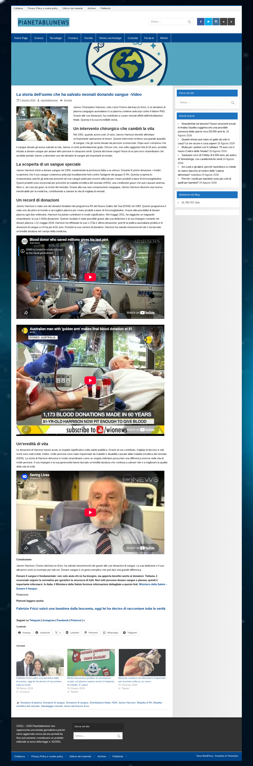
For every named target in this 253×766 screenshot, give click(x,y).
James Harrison (127, 702)
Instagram (49, 620)
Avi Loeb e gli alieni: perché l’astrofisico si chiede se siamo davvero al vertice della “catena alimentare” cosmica (207, 170)
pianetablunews (49, 100)
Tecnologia (56, 38)
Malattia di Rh (144, 702)
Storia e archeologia (110, 38)
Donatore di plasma (31, 702)
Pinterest (76, 620)
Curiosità (133, 38)
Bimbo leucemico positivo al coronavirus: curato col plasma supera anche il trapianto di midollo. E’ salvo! (90, 681)
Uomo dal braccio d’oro (76, 706)
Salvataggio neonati (51, 706)
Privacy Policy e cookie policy (43, 8)
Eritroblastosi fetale (100, 702)
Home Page (21, 38)
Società (88, 38)
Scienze (38, 38)
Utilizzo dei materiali (73, 8)
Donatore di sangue (54, 702)
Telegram (35, 620)
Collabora (18, 8)
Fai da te (149, 38)
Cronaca (73, 38)
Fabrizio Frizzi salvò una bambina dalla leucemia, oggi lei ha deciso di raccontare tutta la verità (90, 608)
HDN (114, 702)
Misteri (164, 38)
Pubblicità (105, 8)
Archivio (92, 8)
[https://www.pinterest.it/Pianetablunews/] (223, 21)
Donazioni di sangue (77, 702)
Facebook (62, 620)
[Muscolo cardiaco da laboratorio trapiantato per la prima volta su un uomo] (142, 662)
